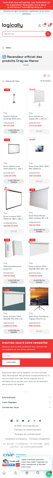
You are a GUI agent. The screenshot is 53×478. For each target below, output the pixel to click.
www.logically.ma (30, 426)
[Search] (38, 473)
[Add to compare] (24, 95)
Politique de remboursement (27, 429)
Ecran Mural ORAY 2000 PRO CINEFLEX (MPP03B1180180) (39, 167)
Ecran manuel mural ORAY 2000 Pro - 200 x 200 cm (13, 167)
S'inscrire (11, 362)
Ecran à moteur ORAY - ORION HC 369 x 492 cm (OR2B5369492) (13, 217)
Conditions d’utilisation (16, 439)
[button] (49, 25)
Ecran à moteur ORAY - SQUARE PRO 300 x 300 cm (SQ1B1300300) (39, 267)
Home (26, 65)
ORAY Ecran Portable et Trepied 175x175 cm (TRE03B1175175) (39, 317)
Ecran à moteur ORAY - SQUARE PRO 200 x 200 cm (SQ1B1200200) (13, 317)
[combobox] (26, 34)
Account (15, 472)
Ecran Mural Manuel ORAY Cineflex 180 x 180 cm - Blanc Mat (39, 217)
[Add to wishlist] (24, 90)
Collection (26, 473)
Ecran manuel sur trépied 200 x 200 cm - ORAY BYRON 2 (38, 117)
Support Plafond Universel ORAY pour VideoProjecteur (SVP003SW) (12, 117)
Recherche (48, 34)
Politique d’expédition (39, 439)
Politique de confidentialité (28, 434)
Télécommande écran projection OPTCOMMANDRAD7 (12, 267)
